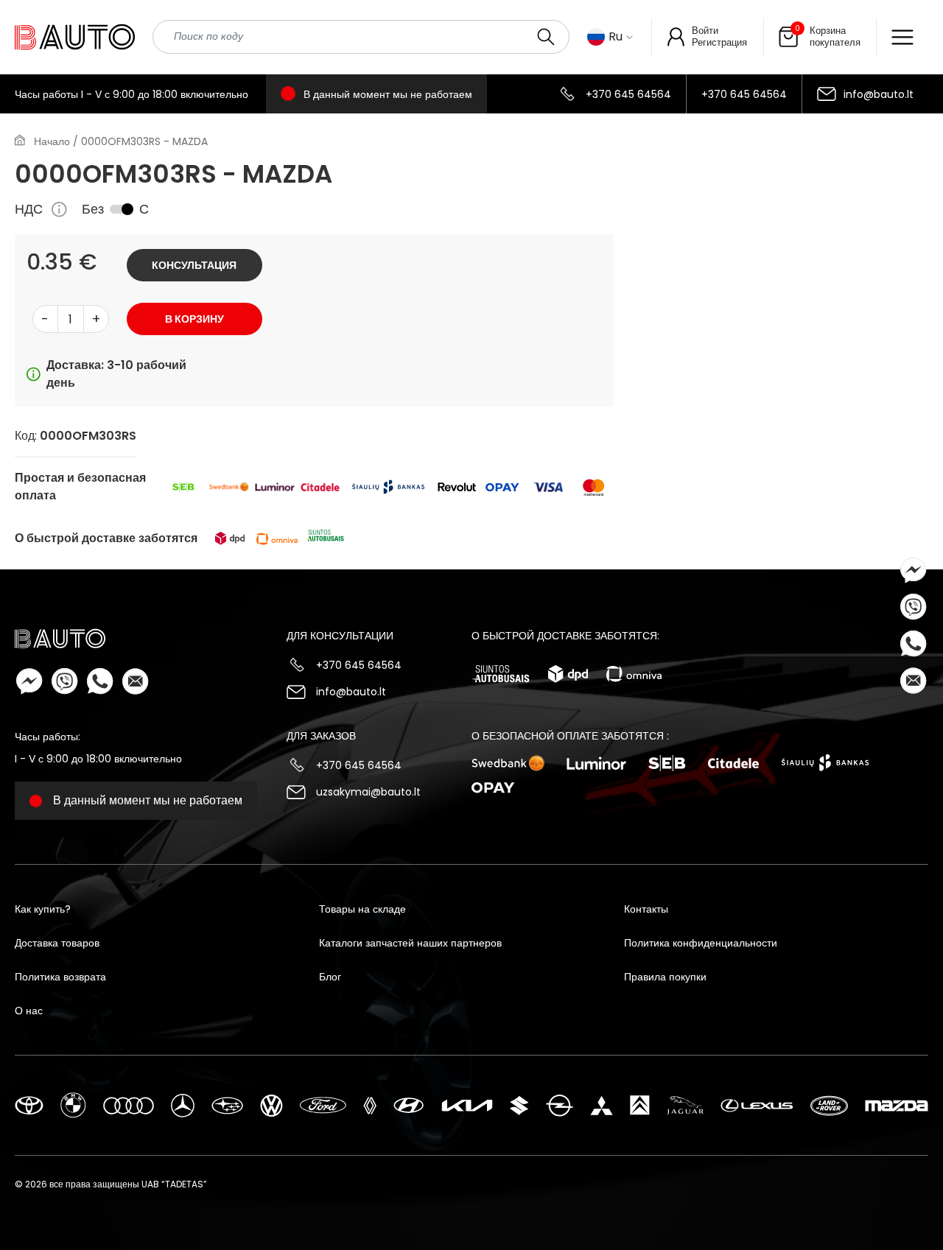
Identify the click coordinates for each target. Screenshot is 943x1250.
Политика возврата (60, 976)
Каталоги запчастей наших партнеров (410, 942)
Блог (330, 976)
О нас (29, 1010)
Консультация (194, 265)
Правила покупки (665, 976)
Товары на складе (362, 909)
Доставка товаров (57, 942)
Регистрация (719, 42)
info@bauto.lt (879, 94)
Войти (705, 31)
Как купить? (43, 909)
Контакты (646, 909)
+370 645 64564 (628, 94)
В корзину (194, 319)
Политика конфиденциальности (700, 942)
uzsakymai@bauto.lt (368, 791)
